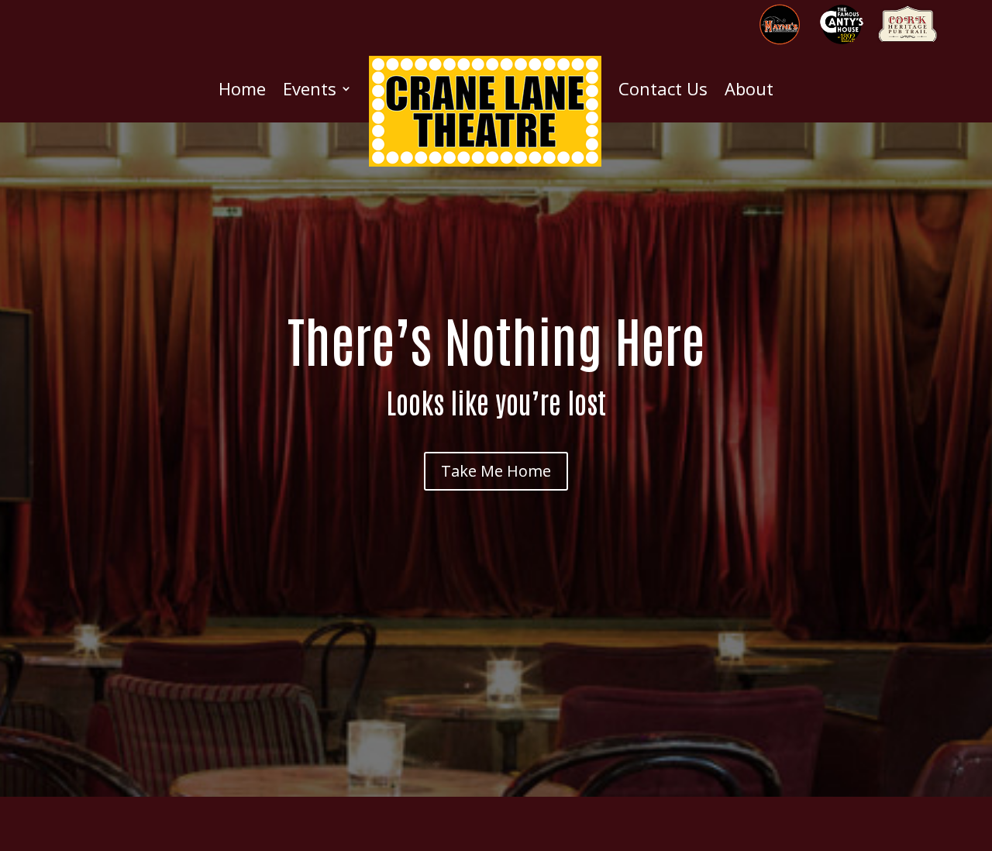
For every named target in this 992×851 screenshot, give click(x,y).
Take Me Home (496, 470)
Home (242, 88)
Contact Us (663, 88)
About (749, 88)
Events (309, 88)
